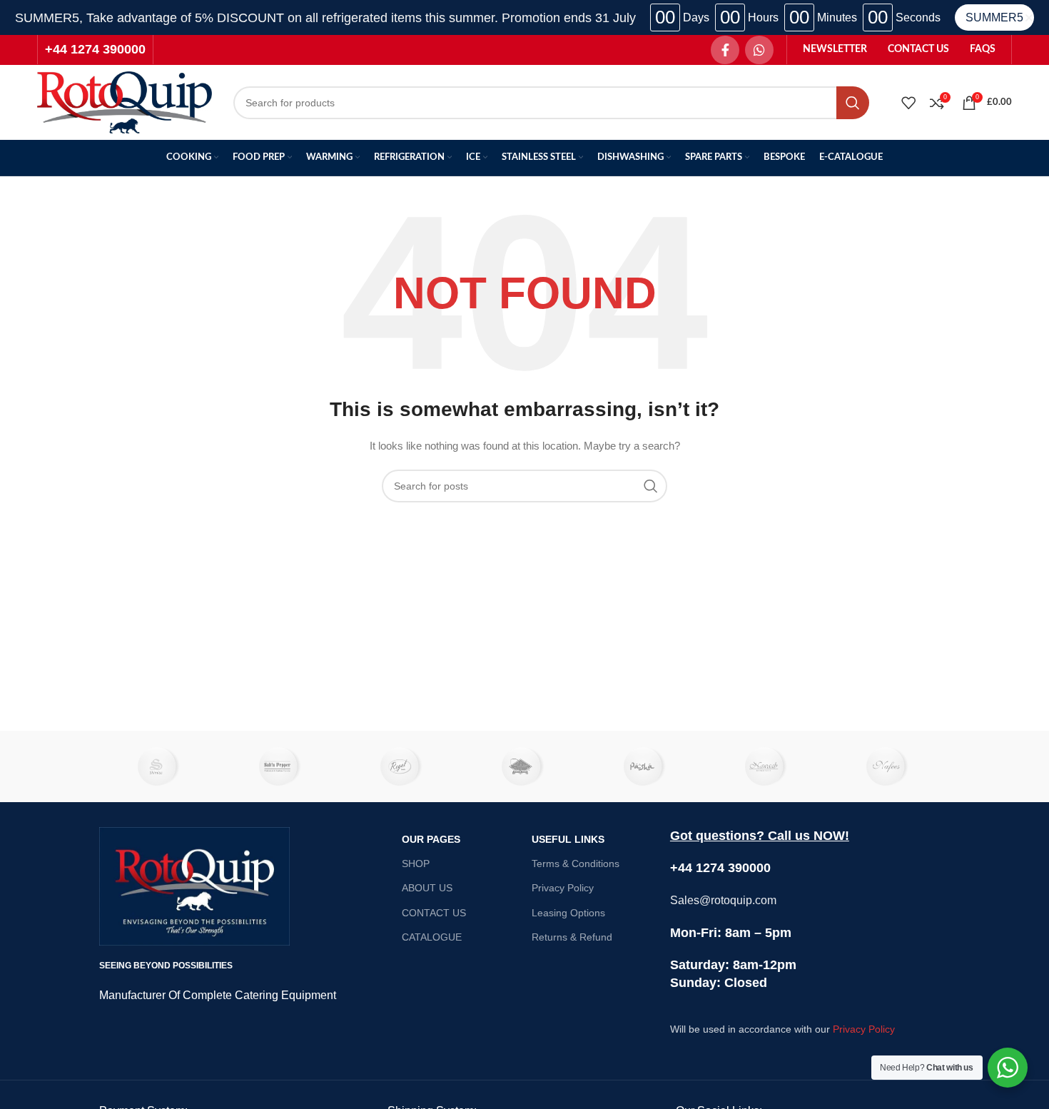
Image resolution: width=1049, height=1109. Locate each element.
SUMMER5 (994, 17)
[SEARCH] (852, 102)
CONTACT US (434, 912)
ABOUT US (427, 887)
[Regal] (403, 766)
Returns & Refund (572, 937)
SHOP (416, 863)
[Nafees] (889, 766)
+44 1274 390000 (95, 49)
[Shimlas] (160, 766)
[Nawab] (767, 766)
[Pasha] (645, 766)
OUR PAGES (431, 839)
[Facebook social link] (725, 50)
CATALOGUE (432, 937)
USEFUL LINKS (568, 839)
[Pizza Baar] (524, 766)
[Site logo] (124, 101)
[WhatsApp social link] (759, 50)
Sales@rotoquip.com (723, 900)
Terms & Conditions (575, 863)
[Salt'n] (281, 766)
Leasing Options (568, 912)
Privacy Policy (563, 887)
